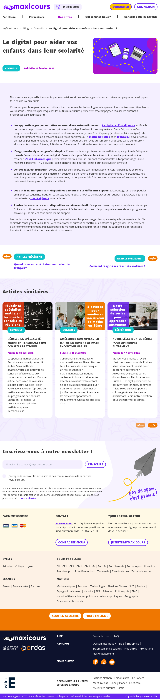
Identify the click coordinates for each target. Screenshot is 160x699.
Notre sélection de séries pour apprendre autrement (132, 343)
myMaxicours (10, 28)
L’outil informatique (37, 159)
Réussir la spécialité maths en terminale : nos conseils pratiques (27, 343)
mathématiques (99, 137)
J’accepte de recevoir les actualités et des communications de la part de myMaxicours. (50, 477)
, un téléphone (39, 198)
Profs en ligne (96, 616)
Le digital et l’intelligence (118, 125)
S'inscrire (95, 464)
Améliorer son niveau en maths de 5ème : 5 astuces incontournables (79, 343)
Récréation (123, 330)
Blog (26, 28)
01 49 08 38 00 (64, 523)
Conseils (39, 28)
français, (122, 137)
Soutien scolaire (65, 616)
